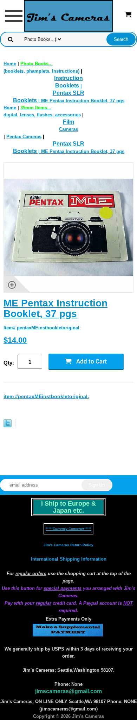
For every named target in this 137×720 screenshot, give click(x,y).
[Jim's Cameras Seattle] (68, 15)
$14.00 (15, 340)
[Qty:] (33, 362)
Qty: (9, 363)
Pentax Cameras (23, 136)
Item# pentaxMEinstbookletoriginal (41, 327)
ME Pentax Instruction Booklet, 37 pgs (55, 308)
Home (10, 63)
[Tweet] (8, 425)
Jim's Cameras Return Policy (68, 545)
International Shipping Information (68, 559)
